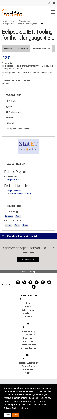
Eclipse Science (24, 21)
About (28, 303)
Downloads (13, 123)
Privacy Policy (28, 331)
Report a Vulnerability (28, 363)
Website (12, 101)
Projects (13, 21)
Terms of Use (28, 335)
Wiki (10, 106)
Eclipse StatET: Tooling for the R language (21, 24)
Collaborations (29, 310)
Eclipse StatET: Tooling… (21, 193)
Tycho (25, 225)
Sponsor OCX (28, 260)
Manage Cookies (28, 348)
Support (28, 373)
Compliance (28, 338)
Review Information (41, 49)
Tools (18, 216)
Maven (17, 225)
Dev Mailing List (15, 112)
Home (4, 21)
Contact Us (28, 369)
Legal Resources (28, 345)
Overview (8, 49)
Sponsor (29, 316)
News (10, 118)
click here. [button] (24, 408)
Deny (8, 415)
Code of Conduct (29, 341)
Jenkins (8, 225)
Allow (15, 415)
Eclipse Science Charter (19, 129)
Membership (28, 313)
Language (9, 216)
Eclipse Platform (14, 179)
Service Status (28, 366)
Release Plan (22, 49)
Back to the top (28, 272)
